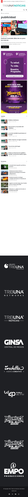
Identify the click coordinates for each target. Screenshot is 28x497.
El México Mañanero (13, 120)
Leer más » (5, 46)
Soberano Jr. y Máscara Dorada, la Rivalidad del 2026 (17, 189)
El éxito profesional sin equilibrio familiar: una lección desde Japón (17, 153)
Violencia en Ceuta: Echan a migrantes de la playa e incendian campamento (17, 172)
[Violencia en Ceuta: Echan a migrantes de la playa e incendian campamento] (4, 172)
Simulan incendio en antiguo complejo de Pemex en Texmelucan (17, 178)
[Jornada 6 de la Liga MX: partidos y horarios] (4, 167)
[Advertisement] (14, 209)
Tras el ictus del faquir (14, 146)
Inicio (3, 13)
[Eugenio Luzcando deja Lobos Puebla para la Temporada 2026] (4, 185)
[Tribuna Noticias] (14, 5)
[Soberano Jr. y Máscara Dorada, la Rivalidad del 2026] (4, 190)
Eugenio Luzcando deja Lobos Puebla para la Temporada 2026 (18, 184)
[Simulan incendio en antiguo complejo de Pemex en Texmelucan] (4, 179)
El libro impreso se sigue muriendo (17, 139)
